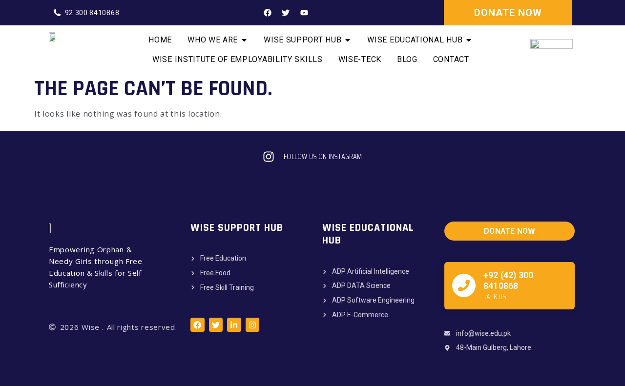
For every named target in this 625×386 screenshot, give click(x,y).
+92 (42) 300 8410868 (508, 280)
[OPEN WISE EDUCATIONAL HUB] (469, 40)
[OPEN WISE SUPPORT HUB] (348, 40)
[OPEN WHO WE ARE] (244, 40)
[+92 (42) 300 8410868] (464, 285)
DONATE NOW (508, 13)
